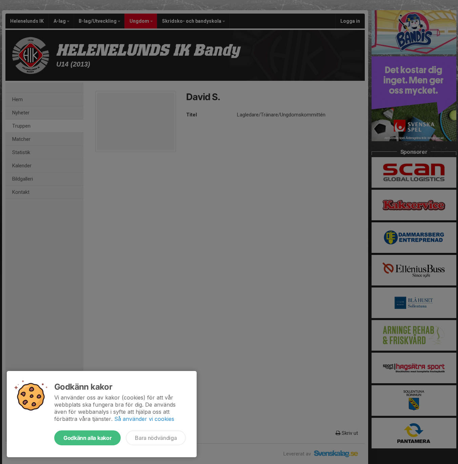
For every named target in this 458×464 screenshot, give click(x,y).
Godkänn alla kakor (87, 437)
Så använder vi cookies (144, 418)
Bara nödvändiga (156, 437)
